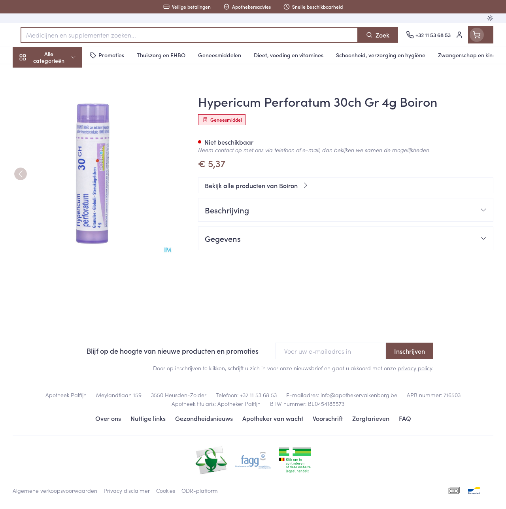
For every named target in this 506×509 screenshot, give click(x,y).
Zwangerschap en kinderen (63, 146)
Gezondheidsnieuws (204, 418)
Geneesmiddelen (63, 244)
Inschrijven (409, 351)
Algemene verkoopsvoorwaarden (55, 490)
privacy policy (415, 368)
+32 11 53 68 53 (258, 395)
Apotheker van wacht (272, 418)
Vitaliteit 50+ (63, 167)
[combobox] (189, 35)
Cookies (165, 490)
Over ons (108, 418)
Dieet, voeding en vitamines (63, 120)
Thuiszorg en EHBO (63, 206)
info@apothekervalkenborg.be (359, 395)
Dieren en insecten (63, 225)
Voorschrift (328, 418)
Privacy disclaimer (127, 490)
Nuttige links (148, 418)
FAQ (405, 418)
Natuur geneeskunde (63, 186)
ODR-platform (199, 490)
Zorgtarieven (370, 418)
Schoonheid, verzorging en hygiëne (63, 95)
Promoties (33, 74)
